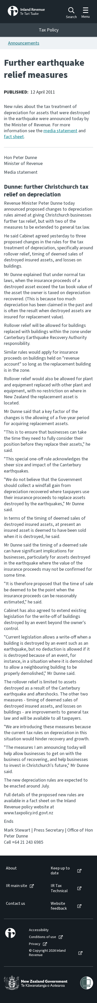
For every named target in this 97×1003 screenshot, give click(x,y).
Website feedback (59, 906)
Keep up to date (60, 871)
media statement (60, 131)
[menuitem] (23, 871)
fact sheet (14, 137)
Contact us (15, 903)
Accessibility (39, 930)
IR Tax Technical (59, 888)
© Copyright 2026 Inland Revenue (47, 953)
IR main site (16, 885)
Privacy (34, 944)
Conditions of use (42, 937)
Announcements (23, 43)
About (11, 868)
